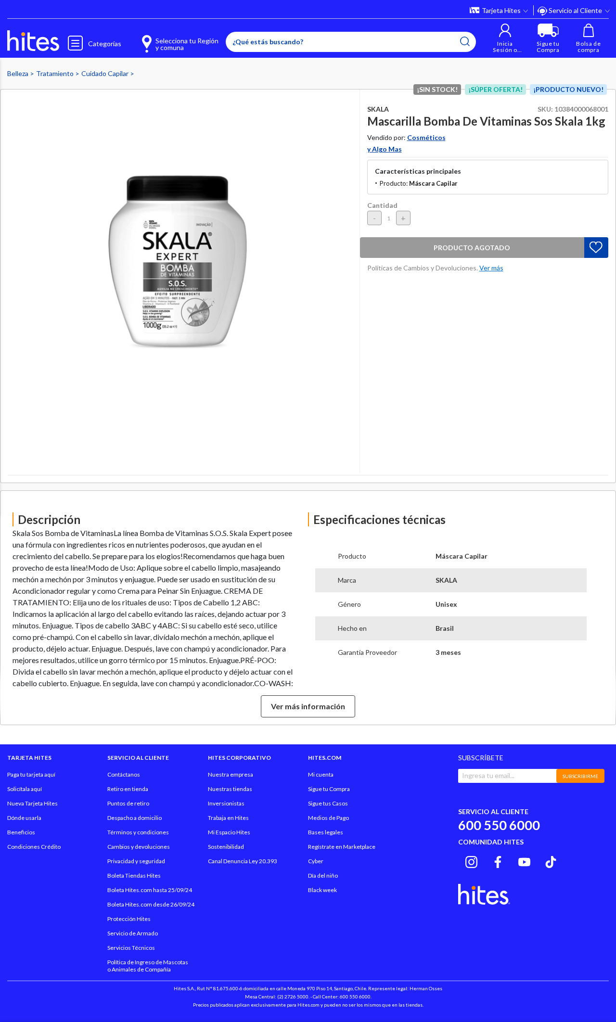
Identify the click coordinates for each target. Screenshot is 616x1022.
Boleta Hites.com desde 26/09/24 (150, 904)
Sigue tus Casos (328, 803)
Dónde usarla (24, 817)
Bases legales (325, 832)
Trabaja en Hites (228, 817)
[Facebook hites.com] (498, 860)
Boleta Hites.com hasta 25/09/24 (149, 890)
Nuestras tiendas (230, 788)
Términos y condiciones (138, 832)
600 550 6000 (499, 825)
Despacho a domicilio (134, 817)
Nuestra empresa (230, 774)
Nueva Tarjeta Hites (32, 803)
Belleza (18, 73)
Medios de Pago (328, 817)
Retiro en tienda (127, 788)
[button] (505, 38)
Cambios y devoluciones (138, 846)
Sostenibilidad (226, 846)
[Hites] (33, 40)
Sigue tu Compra (329, 788)
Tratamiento (55, 73)
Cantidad (382, 205)
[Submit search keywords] (465, 41)
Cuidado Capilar (105, 73)
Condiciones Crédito (34, 846)
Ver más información (308, 706)
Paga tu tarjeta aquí (31, 774)
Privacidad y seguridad (136, 861)
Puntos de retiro (128, 803)
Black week (322, 890)
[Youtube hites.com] (524, 860)
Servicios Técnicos (131, 947)
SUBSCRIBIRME (580, 776)
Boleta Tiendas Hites (134, 875)
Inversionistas (226, 803)
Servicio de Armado (132, 933)
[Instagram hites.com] (471, 860)
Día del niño (323, 875)
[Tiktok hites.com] (551, 860)
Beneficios (21, 832)
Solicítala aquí (24, 788)
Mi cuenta (321, 774)
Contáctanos (123, 774)
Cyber (315, 861)
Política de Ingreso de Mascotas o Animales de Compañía (147, 965)
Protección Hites (129, 918)
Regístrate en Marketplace (341, 846)
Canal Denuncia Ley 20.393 (242, 861)
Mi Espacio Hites (229, 832)
